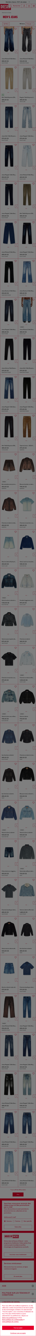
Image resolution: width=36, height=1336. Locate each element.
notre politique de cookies (10, 1321)
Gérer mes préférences (9, 1317)
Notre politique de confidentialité (12, 1319)
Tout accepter (18, 1328)
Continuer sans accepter (18, 1333)
